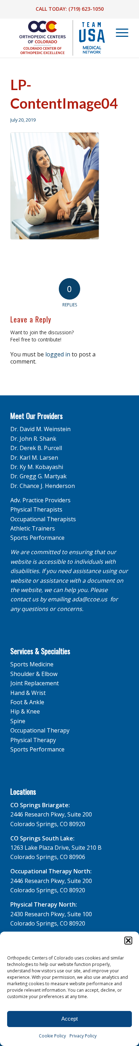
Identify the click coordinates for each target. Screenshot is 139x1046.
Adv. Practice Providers (40, 500)
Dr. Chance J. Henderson (42, 486)
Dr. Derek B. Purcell (36, 448)
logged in (57, 354)
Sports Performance (37, 538)
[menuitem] (119, 32)
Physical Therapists (36, 509)
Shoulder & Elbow (33, 674)
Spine (17, 721)
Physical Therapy (33, 740)
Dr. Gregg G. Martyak (38, 476)
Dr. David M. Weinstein (40, 429)
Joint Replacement (34, 683)
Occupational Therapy (40, 730)
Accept (69, 1019)
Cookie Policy (52, 1036)
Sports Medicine (31, 664)
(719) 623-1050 (86, 8)
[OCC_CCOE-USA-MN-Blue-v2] (57, 38)
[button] (128, 940)
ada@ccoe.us (89, 599)
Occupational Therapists (43, 519)
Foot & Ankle (27, 702)
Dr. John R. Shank (33, 439)
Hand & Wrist (28, 693)
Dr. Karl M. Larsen (34, 458)
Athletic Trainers (32, 528)
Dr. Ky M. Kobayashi (36, 467)
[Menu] (118, 32)
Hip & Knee (25, 711)
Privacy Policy (83, 1036)
